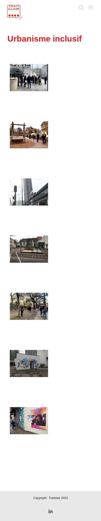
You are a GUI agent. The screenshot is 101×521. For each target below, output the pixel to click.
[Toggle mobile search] (81, 7)
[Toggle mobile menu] (91, 7)
